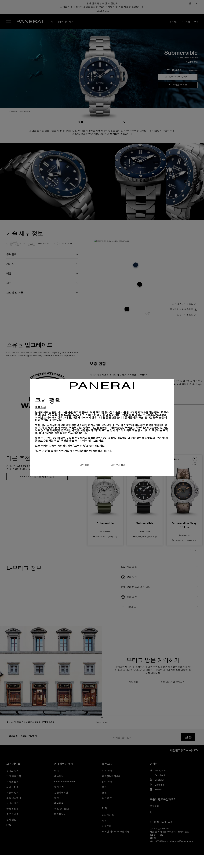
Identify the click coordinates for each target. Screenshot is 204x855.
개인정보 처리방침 (141, 437)
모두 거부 (40, 407)
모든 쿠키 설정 (118, 464)
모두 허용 (84, 464)
